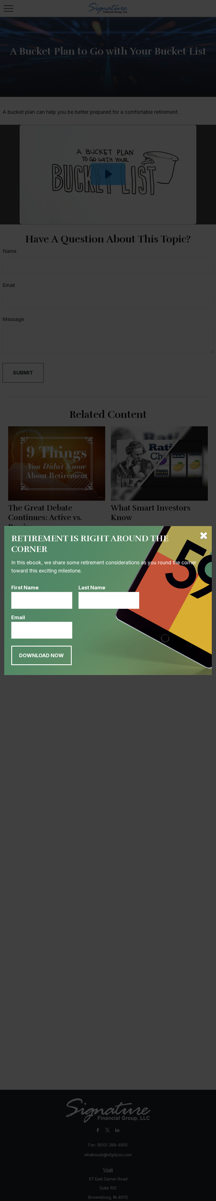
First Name (25, 588)
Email (18, 617)
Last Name (91, 588)
